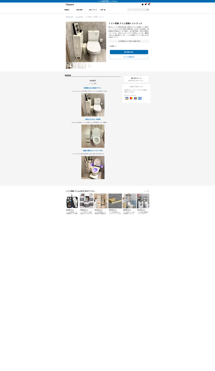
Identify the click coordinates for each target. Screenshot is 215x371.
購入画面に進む (129, 52)
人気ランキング (93, 9)
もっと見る (146, 191)
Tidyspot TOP (69, 16)
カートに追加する (129, 57)
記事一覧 (103, 9)
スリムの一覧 (79, 16)
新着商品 (66, 9)
